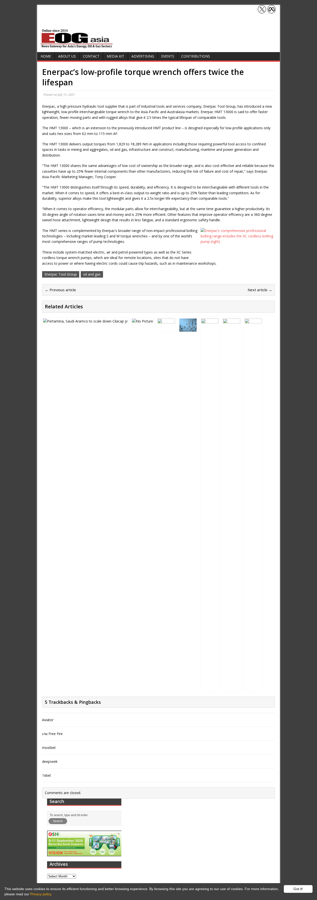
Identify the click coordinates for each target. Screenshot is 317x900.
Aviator (47, 719)
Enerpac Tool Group (61, 274)
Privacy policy (41, 894)
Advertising (143, 56)
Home (46, 56)
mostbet (49, 747)
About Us (67, 56)
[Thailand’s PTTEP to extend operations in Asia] (209, 687)
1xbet (46, 775)
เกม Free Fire (52, 733)
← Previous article (60, 289)
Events (167, 56)
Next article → (260, 289)
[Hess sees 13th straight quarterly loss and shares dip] (166, 328)
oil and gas (92, 274)
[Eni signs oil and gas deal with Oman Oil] (253, 687)
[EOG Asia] (77, 46)
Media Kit (115, 56)
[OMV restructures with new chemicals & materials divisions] (142, 321)
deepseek (49, 761)
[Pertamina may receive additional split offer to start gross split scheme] (85, 321)
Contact (91, 56)
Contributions (195, 56)
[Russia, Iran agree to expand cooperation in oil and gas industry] (231, 687)
